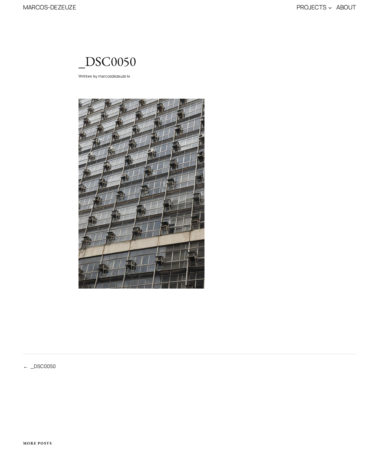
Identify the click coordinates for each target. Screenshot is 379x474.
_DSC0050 (43, 366)
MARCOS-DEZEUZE (49, 7)
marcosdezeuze (112, 76)
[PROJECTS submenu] (330, 7)
